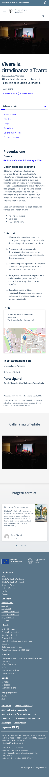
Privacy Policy (20, 722)
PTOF (4, 667)
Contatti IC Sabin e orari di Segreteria (17, 640)
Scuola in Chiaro (8, 585)
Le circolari (6, 684)
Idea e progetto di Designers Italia (33, 767)
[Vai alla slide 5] (27, 545)
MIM (3, 576)
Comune (5, 593)
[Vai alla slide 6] (30, 545)
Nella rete (13, 218)
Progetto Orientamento (16, 507)
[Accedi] (45, 2)
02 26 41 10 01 (15, 738)
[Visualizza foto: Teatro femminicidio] (24, 452)
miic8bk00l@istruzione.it (37, 738)
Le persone (6, 608)
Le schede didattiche (10, 670)
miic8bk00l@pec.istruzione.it (12, 743)
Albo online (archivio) (24, 705)
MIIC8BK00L (23, 750)
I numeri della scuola (10, 611)
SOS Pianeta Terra (16, 221)
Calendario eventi (9, 687)
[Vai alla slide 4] (25, 545)
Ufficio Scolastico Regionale (13, 579)
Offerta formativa (9, 664)
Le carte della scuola (10, 614)
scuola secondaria (26, 93)
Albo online (6, 705)
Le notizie (6, 681)
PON (3, 698)
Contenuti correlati (11, 137)
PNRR (4, 695)
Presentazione (10, 114)
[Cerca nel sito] (43, 16)
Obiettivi (7, 118)
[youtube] (13, 727)
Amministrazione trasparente (14, 709)
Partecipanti (9, 128)
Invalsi (4, 591)
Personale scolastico (10, 631)
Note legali (6, 722)
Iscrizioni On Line (9, 588)
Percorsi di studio (8, 637)
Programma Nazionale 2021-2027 (16, 649)
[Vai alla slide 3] (22, 545)
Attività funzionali (9, 629)
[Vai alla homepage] (10, 11)
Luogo (6, 123)
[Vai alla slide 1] (16, 545)
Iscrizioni (5, 643)
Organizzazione (8, 617)
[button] (24, 106)
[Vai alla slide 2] (19, 545)
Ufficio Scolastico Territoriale (13, 582)
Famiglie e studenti (9, 634)
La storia (5, 620)
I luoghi (5, 605)
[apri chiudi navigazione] (4, 11)
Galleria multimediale (12, 132)
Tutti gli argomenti (9, 692)
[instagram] (17, 727)
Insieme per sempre (17, 215)
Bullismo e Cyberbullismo (12, 646)
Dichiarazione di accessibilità (27, 718)
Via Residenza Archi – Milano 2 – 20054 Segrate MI (27, 735)
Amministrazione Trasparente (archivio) (19, 714)
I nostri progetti (8, 673)
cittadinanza (10, 93)
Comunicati (6, 718)
